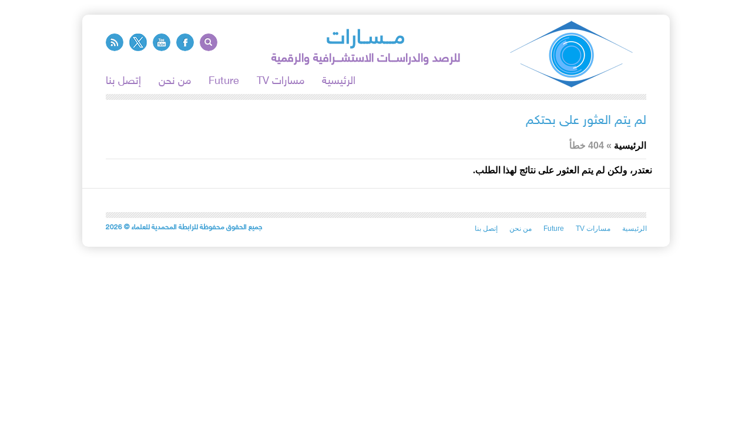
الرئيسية (338, 81)
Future (224, 81)
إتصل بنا (123, 81)
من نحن (175, 81)
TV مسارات (280, 81)
